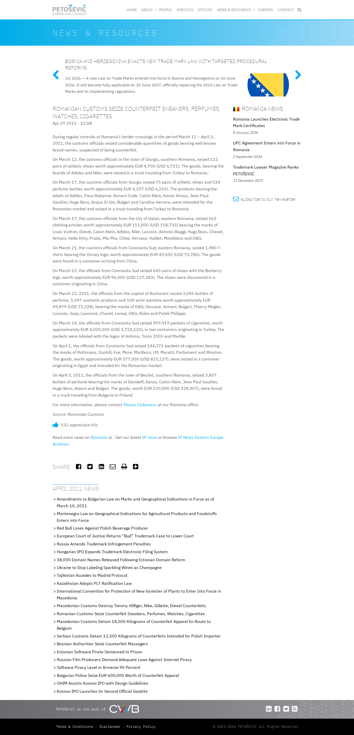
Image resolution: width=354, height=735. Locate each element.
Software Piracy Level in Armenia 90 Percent (98, 667)
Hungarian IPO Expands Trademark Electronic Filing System (112, 551)
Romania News (261, 108)
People (165, 9)
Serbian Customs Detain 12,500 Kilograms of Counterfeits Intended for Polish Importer (139, 636)
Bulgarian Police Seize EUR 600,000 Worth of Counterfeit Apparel (118, 675)
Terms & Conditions (75, 726)
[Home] (70, 9)
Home (132, 9)
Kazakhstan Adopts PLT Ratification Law (94, 583)
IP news (149, 437)
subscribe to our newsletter (264, 199)
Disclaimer (110, 726)
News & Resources (234, 9)
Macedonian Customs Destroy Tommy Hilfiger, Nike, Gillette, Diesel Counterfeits (131, 605)
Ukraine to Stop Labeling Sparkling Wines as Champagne (109, 567)
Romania (99, 437)
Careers (265, 9)
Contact (286, 9)
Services (184, 9)
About (147, 9)
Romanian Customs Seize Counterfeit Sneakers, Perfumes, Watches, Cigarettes (131, 613)
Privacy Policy (140, 726)
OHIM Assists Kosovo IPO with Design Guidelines (102, 683)
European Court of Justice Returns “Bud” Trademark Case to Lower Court (125, 535)
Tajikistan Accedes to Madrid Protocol (92, 575)
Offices (205, 9)
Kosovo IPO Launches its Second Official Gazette (102, 691)
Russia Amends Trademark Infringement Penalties (104, 543)
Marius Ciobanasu (140, 404)
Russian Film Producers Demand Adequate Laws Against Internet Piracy (124, 659)
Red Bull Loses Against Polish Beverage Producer (102, 528)
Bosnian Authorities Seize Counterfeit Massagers (102, 643)
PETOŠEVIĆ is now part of (82, 709)
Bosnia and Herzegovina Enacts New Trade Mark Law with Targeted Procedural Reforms (166, 64)
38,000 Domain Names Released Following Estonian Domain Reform (121, 559)
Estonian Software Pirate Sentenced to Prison (99, 651)
